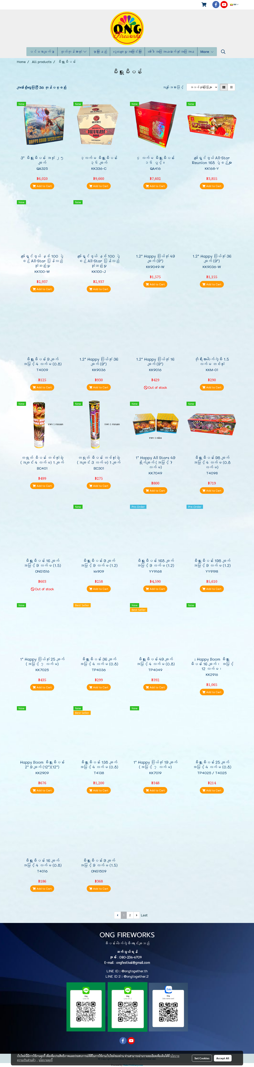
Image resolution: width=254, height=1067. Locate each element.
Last (144, 915)
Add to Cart (44, 186)
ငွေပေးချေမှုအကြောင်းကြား (127, 51)
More (205, 51)
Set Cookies (201, 1058)
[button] (223, 51)
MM (235, 4)
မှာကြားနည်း (100, 51)
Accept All (222, 1058)
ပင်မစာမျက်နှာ (41, 51)
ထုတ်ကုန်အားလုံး (72, 51)
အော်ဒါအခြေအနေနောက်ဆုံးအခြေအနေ (171, 51)
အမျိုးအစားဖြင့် (174, 87)
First (109, 915)
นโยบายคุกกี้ (46, 1060)
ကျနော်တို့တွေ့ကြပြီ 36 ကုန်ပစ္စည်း (41, 87)
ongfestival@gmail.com (133, 962)
